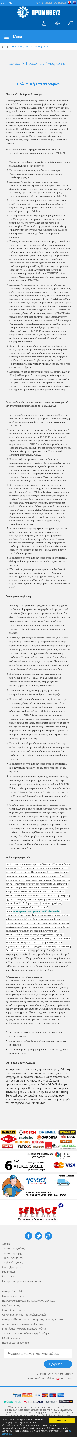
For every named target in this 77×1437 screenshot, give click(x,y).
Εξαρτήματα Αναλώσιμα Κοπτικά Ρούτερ (24, 1328)
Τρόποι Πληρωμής (12, 1253)
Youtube (48, 1236)
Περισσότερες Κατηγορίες (16, 1342)
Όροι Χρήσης (9, 1276)
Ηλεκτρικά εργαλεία (13, 1291)
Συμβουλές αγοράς (12, 1262)
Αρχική (4, 46)
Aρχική (39, 2)
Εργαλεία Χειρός (11, 1305)
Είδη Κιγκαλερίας (11, 1338)
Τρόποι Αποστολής (12, 1257)
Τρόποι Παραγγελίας (13, 1248)
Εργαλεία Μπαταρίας (13, 1296)
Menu (17, 36)
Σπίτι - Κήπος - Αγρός (13, 1310)
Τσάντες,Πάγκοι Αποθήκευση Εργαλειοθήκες (26, 1333)
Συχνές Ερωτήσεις (11, 1267)
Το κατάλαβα (62, 1420)
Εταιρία (48, 2)
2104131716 (6, 2)
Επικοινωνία (60, 2)
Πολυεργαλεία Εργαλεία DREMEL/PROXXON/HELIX (28, 1300)
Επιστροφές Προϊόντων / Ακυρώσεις (21, 1281)
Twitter (38, 1236)
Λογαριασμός (44, 23)
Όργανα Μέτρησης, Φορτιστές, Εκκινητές (24, 1314)
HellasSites (67, 1378)
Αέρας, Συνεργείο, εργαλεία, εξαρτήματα (24, 1324)
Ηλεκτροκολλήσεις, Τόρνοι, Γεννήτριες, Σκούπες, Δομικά (32, 1319)
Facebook (28, 1236)
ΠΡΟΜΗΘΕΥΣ (38, 12)
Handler (70, 23)
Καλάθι (57, 23)
